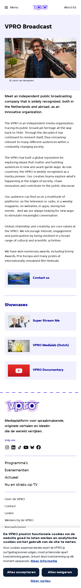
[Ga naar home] (40, 7)
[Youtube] (26, 447)
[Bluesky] (32, 447)
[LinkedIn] (13, 447)
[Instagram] (7, 447)
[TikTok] (19, 447)
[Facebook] (38, 447)
